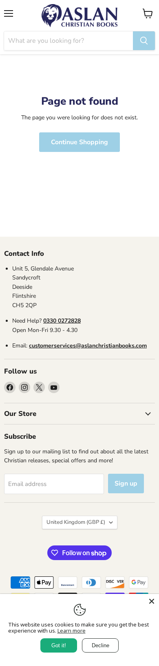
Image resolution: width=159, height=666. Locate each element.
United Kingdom (75, 522)
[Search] (144, 40)
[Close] (152, 601)
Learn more (71, 630)
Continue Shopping (79, 142)
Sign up (126, 483)
